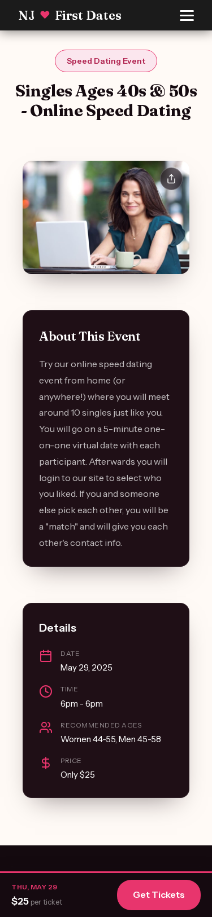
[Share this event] (171, 178)
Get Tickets (159, 894)
